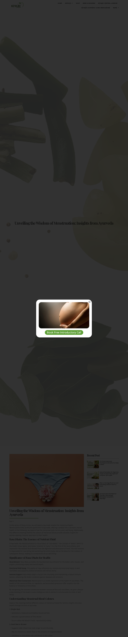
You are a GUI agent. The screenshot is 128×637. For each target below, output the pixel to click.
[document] (64, 318)
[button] (89, 302)
